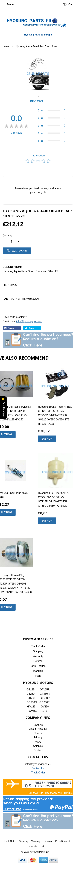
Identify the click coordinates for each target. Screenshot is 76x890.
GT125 (30, 689)
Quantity (7, 235)
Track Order (38, 646)
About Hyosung (38, 728)
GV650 (33, 710)
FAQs (38, 741)
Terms (38, 733)
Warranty (38, 656)
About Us (38, 724)
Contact (38, 750)
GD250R (44, 702)
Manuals (38, 670)
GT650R (45, 697)
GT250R (45, 693)
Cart (70, 4)
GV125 (31, 706)
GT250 (30, 693)
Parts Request (38, 665)
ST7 (44, 710)
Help (38, 675)
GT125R (45, 689)
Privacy (38, 737)
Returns (38, 660)
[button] (52, 110)
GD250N (32, 702)
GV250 (45, 706)
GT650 (30, 697)
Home (6, 46)
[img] (16, 126)
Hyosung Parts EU (39, 851)
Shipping (38, 651)
